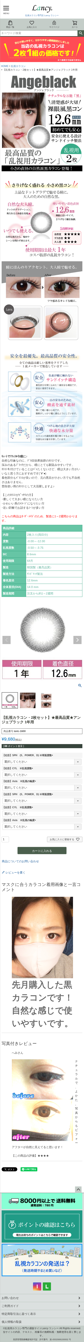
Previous (6, 640)
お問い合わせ (10, 1298)
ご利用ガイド (10, 1306)
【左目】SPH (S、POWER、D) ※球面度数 (28, 794)
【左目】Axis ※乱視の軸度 (19, 820)
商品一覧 (10, 27)
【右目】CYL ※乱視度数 (18, 768)
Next (77, 640)
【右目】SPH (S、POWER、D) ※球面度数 (28, 755)
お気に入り (32, 27)
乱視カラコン (18, 66)
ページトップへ (78, 1189)
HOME (4, 66)
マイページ (54, 27)
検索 (80, 33)
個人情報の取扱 (12, 1321)
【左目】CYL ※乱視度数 (18, 807)
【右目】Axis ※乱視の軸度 (19, 781)
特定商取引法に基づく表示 (19, 1313)
